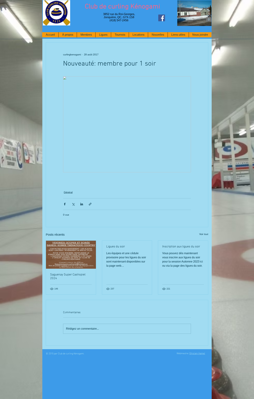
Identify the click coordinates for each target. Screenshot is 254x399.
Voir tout (203, 234)
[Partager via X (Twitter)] (73, 204)
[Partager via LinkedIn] (81, 204)
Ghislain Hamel (197, 353)
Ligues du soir (115, 246)
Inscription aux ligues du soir (181, 246)
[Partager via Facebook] (64, 204)
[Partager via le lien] (90, 204)
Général (68, 192)
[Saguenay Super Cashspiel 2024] (71, 255)
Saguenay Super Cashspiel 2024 (68, 276)
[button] (209, 18)
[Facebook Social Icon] (161, 18)
